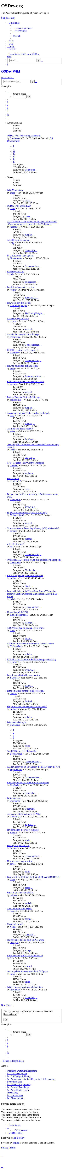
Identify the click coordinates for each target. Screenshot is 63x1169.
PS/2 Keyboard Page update (20, 255)
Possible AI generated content (20, 287)
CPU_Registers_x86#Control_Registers (25, 463)
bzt (11, 274)
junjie (27, 840)
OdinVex (29, 934)
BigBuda (29, 824)
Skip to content (8, 18)
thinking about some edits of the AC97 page (27, 971)
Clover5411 (15, 816)
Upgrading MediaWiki (17, 612)
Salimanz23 (30, 297)
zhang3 (13, 832)
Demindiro (30, 250)
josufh (13, 289)
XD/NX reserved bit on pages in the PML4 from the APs (33, 767)
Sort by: (28, 1011)
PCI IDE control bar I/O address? (22, 350)
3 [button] (7, 105)
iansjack (28, 329)
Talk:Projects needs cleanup (20, 428)
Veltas (13, 927)
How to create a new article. (20, 861)
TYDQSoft (15, 499)
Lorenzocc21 (16, 753)
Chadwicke (15, 562)
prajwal (28, 966)
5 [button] (7, 110)
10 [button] (8, 115)
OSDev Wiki (10, 71)
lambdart (14, 465)
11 (14, 151)
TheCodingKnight (18, 305)
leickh (13, 449)
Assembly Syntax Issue (18, 318)
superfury (14, 352)
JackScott (29, 439)
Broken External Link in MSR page (23, 397)
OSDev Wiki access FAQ (19, 206)
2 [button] (7, 102)
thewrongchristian (33, 376)
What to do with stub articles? (20, 892)
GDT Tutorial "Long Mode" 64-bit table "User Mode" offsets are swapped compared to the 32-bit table (32, 222)
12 (14, 154)
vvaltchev (29, 903)
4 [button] (7, 107)
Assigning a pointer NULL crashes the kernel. (28, 413)
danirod (13, 693)
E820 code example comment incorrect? (25, 381)
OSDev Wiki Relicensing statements (24, 135)
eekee (12, 431)
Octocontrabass (32, 266)
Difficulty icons (14, 798)
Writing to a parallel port (18, 845)
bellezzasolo (30, 282)
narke (12, 630)
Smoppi (13, 848)
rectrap (13, 321)
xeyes (12, 974)
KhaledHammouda (19, 615)
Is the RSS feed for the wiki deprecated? (25, 691)
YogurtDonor (16, 769)
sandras (13, 384)
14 (14, 159)
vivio (12, 368)
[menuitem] (22, 28)
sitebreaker (15, 337)
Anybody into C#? (15, 271)
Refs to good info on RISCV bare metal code (28, 782)
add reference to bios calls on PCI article (25, 940)
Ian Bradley (18, 1138)
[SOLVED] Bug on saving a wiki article (25, 628)
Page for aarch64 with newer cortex (23, 675)
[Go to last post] (36, 169)
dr (13, 242)
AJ (11, 958)
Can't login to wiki (15, 924)
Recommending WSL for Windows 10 (25, 955)
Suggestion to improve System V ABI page (27, 512)
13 (14, 156)
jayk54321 (15, 662)
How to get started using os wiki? (22, 366)
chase (12, 193)
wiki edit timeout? (15, 544)
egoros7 (13, 911)
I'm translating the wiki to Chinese (23, 830)
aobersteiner (15, 400)
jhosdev (13, 227)
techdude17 (15, 481)
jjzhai (12, 599)
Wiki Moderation (15, 190)
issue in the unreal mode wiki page (23, 334)
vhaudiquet (15, 989)
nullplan (28, 234)
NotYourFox (16, 646)
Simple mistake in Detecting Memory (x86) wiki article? (33, 528)
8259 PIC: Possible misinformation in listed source (30, 643)
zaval (27, 586)
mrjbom (13, 578)
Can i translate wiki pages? (19, 908)
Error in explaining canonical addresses (25, 575)
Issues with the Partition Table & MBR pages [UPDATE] (33, 877)
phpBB (16, 1142)
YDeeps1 (29, 622)
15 (14, 162)
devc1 (13, 864)
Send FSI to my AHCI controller (22, 751)
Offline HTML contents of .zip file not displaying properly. (34, 560)
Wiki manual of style (16, 722)
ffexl (12, 415)
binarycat (14, 942)
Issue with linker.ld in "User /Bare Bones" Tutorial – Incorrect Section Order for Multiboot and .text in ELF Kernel (32, 594)
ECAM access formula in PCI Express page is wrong (31, 659)
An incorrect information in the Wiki (24, 814)
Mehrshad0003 (17, 515)
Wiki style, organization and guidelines (25, 987)
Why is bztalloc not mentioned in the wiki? (27, 706)
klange (28, 685)
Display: (8, 1011)
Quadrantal (15, 801)
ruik (12, 546)
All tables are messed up (18, 240)
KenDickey (15, 785)
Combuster (15, 138)
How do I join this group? (19, 303)
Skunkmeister (16, 258)
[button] (8, 91)
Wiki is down (13, 478)
